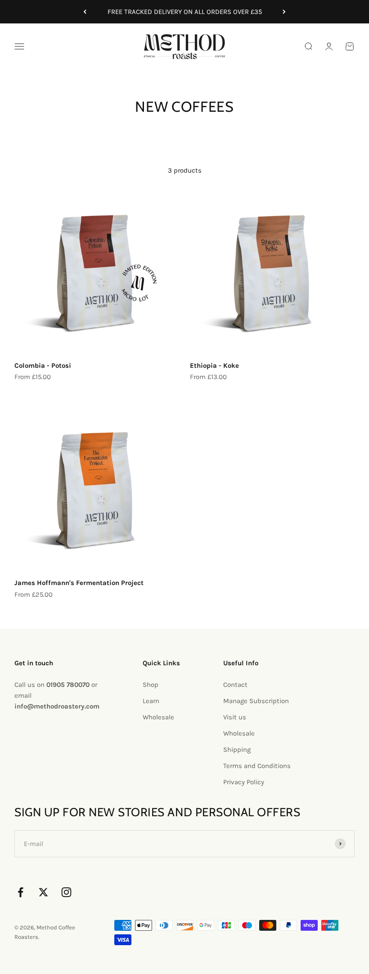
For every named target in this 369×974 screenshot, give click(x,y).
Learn (151, 701)
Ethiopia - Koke (214, 365)
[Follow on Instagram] (66, 892)
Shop (150, 685)
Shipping (237, 749)
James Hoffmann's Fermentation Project (79, 583)
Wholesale (158, 717)
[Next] (284, 11)
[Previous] (84, 11)
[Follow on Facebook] (20, 892)
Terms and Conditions (257, 766)
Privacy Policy (243, 782)
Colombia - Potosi (42, 365)
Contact (235, 685)
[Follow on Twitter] (43, 892)
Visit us (234, 717)
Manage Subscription (256, 701)
